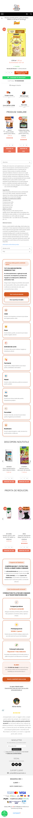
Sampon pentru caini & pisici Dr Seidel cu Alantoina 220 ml (9, 536)
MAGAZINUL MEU (16, 779)
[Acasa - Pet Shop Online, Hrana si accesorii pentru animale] (16, 8)
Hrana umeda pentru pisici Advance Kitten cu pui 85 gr (9, 469)
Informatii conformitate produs (11, 244)
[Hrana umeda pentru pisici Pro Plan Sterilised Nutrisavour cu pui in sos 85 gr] (23, 122)
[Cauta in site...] (31, 14)
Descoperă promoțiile (16, 300)
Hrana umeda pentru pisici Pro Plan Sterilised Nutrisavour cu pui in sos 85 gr (23, 132)
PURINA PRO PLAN (23, 130)
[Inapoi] (1, 18)
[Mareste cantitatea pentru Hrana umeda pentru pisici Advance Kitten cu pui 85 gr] (12, 478)
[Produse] (2, 14)
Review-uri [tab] (6, 248)
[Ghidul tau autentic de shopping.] (17, 813)
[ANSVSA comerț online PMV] (24, 802)
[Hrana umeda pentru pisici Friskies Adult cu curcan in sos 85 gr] (16, 42)
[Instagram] (19, 764)
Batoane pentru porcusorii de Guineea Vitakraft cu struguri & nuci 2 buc (24, 469)
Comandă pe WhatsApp (18, 77)
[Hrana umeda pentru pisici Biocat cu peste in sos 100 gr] (10, 122)
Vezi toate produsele (16, 294)
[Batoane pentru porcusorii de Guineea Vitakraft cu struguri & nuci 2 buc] (24, 455)
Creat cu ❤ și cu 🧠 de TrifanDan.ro (13, 806)
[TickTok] (16, 764)
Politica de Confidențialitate (14, 753)
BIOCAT (10, 130)
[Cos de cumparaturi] (27, 14)
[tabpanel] (16, 42)
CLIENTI (15, 782)
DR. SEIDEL (9, 534)
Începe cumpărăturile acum (16, 679)
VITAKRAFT (24, 466)
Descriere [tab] (5, 162)
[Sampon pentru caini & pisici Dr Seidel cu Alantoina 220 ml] (9, 513)
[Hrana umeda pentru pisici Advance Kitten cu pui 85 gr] (9, 455)
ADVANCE (9, 466)
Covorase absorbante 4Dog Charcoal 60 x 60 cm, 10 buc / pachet (24, 536)
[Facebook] (13, 764)
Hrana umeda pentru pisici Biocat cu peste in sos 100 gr (9, 132)
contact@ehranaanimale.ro (17, 773)
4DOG (24, 534)
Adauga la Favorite (16, 85)
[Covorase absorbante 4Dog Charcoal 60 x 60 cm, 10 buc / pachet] (24, 513)
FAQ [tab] (4, 251)
